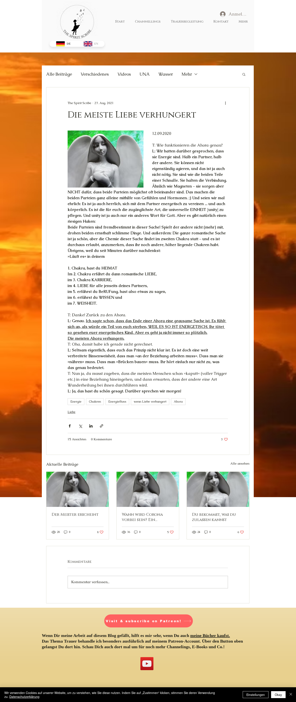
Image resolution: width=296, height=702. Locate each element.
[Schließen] (290, 695)
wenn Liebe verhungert (150, 401)
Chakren (95, 401)
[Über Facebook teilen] (70, 426)
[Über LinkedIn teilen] (91, 426)
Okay (278, 694)
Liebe (71, 412)
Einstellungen (255, 694)
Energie (75, 401)
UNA (145, 74)
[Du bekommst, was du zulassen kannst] (218, 489)
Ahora (178, 401)
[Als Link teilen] (101, 426)
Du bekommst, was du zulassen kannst (214, 517)
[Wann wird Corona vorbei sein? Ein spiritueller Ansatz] (148, 489)
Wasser (165, 74)
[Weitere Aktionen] (225, 103)
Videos (124, 74)
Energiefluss (117, 401)
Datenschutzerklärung (24, 696)
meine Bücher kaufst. (210, 635)
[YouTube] (146, 663)
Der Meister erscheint (75, 514)
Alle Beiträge (59, 74)
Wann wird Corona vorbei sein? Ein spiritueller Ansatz (142, 517)
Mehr (187, 74)
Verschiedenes (95, 74)
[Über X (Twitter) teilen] (80, 426)
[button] (244, 74)
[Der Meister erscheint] (77, 489)
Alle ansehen (239, 463)
